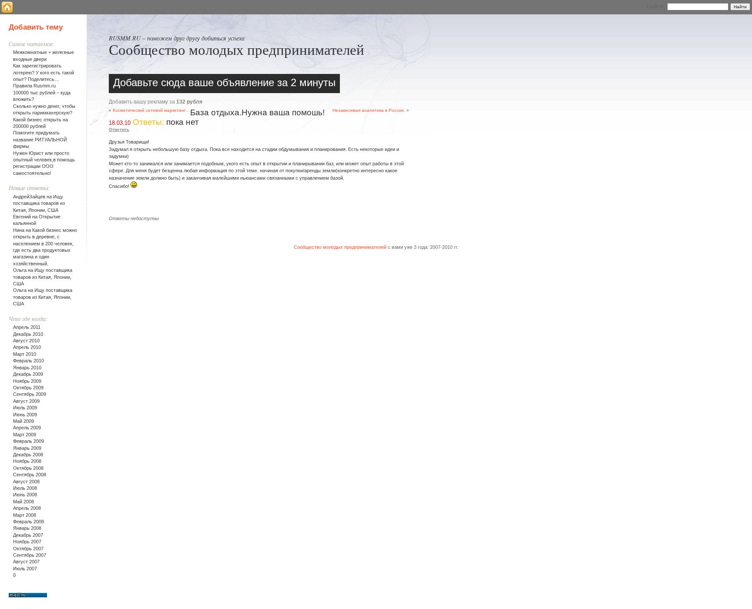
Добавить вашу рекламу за (155, 102)
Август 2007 (26, 561)
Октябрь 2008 (28, 468)
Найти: (655, 6)
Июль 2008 (25, 488)
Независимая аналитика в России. (368, 110)
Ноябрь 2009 (27, 381)
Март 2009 (24, 434)
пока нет (182, 122)
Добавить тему (36, 27)
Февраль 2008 (28, 521)
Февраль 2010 (28, 360)
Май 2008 (23, 501)
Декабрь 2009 (28, 374)
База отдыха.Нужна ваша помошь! (257, 112)
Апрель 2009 (27, 427)
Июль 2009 (25, 407)
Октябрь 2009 (28, 387)
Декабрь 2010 (28, 334)
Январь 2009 (27, 448)
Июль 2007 (25, 568)
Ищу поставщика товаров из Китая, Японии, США (39, 203)
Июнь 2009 (25, 414)
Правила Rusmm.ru (34, 85)
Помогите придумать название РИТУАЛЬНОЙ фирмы (40, 139)
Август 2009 (26, 401)
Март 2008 (24, 515)
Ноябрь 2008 (27, 461)
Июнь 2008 (25, 494)
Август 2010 (26, 340)
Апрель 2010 (27, 347)
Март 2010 (24, 354)
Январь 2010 (27, 367)
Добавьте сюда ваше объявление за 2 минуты (224, 82)
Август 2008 (26, 481)
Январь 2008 (27, 528)
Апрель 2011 (26, 327)
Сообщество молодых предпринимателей (236, 49)
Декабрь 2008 (28, 454)
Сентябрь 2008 (29, 474)
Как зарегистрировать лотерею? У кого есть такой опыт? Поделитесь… (43, 72)
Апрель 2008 (27, 508)
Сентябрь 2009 (29, 394)
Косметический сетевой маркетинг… (151, 110)
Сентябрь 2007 (29, 555)
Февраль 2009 (28, 441)
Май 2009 (23, 421)
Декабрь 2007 (28, 535)
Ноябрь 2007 (27, 541)
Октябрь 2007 (28, 548)
